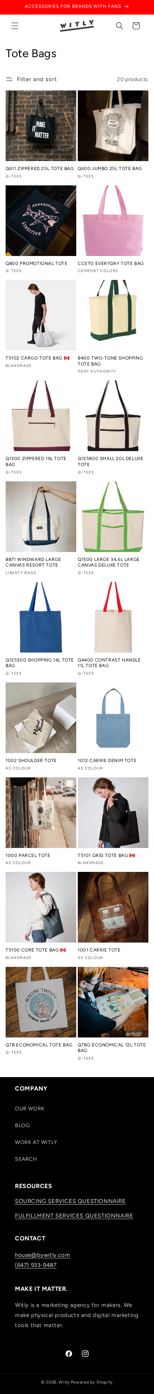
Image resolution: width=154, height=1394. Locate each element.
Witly (64, 1382)
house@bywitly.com (42, 1255)
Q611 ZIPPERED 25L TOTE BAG (40, 168)
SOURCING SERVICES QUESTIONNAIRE (70, 1201)
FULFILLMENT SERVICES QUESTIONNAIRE (74, 1215)
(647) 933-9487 (35, 1265)
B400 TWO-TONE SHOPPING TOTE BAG (110, 361)
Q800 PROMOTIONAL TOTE (37, 263)
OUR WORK (30, 1108)
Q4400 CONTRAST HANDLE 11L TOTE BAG (109, 663)
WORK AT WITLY (36, 1142)
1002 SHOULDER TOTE (31, 760)
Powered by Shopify (92, 1382)
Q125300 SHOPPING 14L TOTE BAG (40, 663)
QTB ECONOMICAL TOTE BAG (39, 1045)
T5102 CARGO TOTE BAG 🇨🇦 (38, 358)
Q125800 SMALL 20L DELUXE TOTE (110, 461)
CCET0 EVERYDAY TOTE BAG (111, 263)
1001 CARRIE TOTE (99, 950)
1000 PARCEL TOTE (28, 855)
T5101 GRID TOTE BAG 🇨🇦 (106, 855)
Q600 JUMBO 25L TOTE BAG (110, 168)
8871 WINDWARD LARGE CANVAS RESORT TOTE (33, 562)
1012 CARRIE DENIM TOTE (107, 760)
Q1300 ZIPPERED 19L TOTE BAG (36, 461)
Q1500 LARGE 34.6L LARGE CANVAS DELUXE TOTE (109, 562)
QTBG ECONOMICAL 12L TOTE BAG (112, 1048)
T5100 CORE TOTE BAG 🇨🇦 (36, 950)
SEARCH (26, 1159)
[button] (15, 26)
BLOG (22, 1125)
